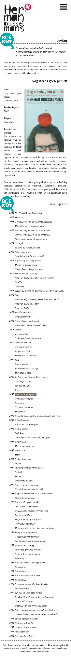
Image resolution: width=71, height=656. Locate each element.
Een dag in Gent (22, 385)
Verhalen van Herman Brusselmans (31, 376)
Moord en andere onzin (26, 264)
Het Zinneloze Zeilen (24, 635)
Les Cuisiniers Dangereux (27, 506)
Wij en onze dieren (23, 346)
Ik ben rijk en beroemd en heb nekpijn (32, 437)
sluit (47, 651)
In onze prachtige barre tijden (29, 467)
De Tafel (19, 243)
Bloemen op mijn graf (25, 497)
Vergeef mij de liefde (24, 480)
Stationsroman (22, 364)
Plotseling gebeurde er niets (28, 549)
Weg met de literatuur (25, 523)
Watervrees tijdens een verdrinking (31, 325)
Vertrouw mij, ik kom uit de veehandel (32, 230)
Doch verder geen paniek (26, 502)
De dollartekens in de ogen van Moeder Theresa (37, 415)
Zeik (17, 295)
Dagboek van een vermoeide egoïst (31, 605)
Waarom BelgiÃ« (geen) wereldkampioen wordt (37, 299)
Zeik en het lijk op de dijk (26, 273)
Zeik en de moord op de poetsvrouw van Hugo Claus (39, 290)
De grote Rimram (23, 342)
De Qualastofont (22, 316)
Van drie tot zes (22, 333)
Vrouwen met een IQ (24, 545)
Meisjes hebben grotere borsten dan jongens (35, 528)
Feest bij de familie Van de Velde (30, 256)
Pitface (18, 463)
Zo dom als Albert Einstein (27, 247)
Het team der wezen (24, 407)
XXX (17, 359)
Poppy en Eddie (22, 307)
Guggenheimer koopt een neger (29, 269)
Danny (18, 329)
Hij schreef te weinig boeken (28, 260)
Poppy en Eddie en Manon (27, 303)
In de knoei (20, 433)
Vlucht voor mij (22, 588)
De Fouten (19, 286)
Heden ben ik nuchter (25, 622)
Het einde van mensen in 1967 (29, 489)
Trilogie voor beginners (26, 532)
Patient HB (20, 450)
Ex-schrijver (20, 579)
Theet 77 (19, 217)
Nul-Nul (18, 282)
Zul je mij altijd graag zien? (28, 519)
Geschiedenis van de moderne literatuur (33, 221)
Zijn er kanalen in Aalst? (26, 618)
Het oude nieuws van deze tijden (30, 562)
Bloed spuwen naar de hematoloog (31, 238)
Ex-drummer (21, 566)
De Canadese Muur (24, 601)
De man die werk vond (25, 627)
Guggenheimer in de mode (27, 320)
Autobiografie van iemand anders (30, 540)
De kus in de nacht (23, 458)
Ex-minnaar (20, 571)
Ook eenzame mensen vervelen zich (31, 510)
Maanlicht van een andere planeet (30, 225)
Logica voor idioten (24, 515)
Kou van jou (20, 558)
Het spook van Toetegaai (26, 424)
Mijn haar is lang (23, 372)
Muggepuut (20, 411)
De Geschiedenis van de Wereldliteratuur (34, 597)
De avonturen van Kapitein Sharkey (31, 584)
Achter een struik (23, 251)
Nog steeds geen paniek (25, 394)
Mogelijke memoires (24, 312)
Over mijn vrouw (23, 381)
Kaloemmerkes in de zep (26, 368)
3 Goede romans (23, 420)
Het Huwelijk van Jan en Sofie (29, 213)
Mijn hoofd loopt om (24, 446)
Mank (17, 454)
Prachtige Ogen (22, 631)
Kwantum (19, 402)
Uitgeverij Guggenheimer (26, 484)
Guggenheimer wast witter (27, 536)
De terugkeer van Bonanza (27, 553)
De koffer (19, 471)
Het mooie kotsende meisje (27, 575)
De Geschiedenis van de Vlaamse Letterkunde (36, 614)
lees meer (37, 651)
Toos (17, 389)
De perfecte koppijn (24, 398)
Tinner (18, 476)
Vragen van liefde (23, 351)
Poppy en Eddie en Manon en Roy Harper (34, 277)
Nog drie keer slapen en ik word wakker (33, 493)
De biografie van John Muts (28, 338)
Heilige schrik (21, 428)
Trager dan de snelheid (25, 355)
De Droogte (20, 441)
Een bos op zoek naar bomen (28, 592)
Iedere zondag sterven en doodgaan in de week (37, 609)
